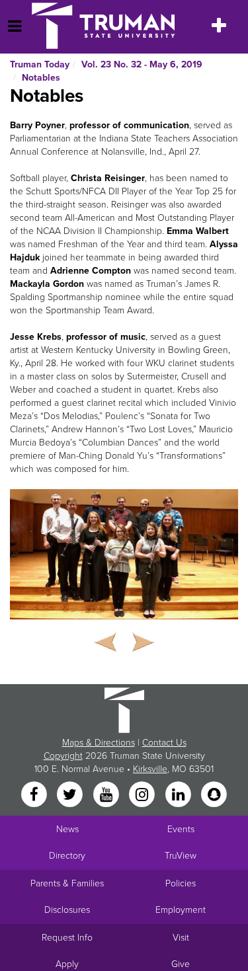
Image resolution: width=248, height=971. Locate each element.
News (67, 829)
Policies (180, 883)
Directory (67, 855)
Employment (180, 909)
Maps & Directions (98, 742)
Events (180, 829)
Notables (41, 77)
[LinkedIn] (179, 794)
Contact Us (164, 742)
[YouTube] (107, 794)
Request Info (67, 937)
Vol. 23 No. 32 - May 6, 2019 (141, 64)
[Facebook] (35, 794)
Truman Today (39, 64)
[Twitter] (71, 794)
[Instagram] (143, 794)
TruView (180, 855)
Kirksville (150, 769)
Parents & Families (67, 883)
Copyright (63, 755)
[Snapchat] (213, 794)
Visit (181, 937)
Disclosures (67, 909)
